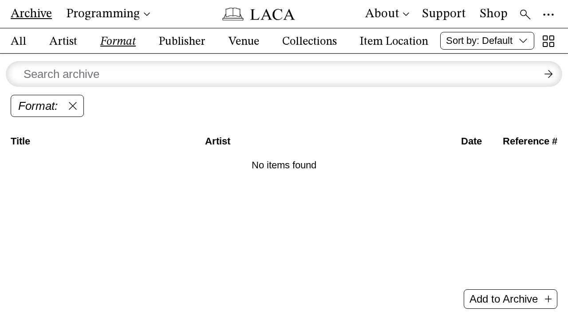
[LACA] (258, 14)
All (18, 41)
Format (118, 41)
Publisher (182, 41)
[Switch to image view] (548, 41)
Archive (31, 14)
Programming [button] (103, 14)
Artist (63, 41)
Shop (494, 14)
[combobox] (487, 41)
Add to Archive (503, 299)
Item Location (394, 41)
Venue (244, 41)
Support (443, 14)
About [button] (382, 14)
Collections (309, 41)
